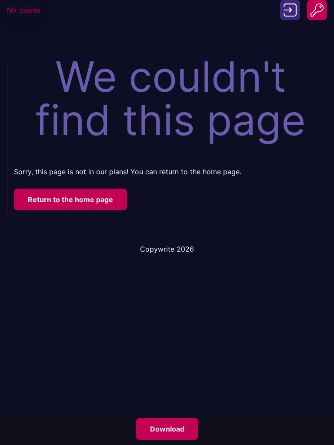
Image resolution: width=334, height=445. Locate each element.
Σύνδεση (290, 5)
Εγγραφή (317, 5)
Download (167, 429)
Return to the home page (70, 199)
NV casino (23, 10)
